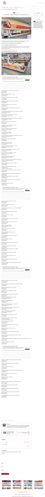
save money (8, 426)
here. (16, 51)
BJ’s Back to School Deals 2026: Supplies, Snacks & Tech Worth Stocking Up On (17, 483)
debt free (13, 426)
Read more (7, 486)
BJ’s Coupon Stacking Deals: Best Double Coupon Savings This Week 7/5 (38, 483)
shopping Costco (19, 426)
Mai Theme (31, 496)
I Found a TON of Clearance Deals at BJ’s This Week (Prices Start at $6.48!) (28, 483)
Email (2, 466)
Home (2, 9)
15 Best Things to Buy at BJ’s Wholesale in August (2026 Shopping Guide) (6, 483)
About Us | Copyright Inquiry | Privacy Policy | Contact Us (22, 494)
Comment (3, 453)
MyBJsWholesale (19, 496)
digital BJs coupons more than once (21, 47)
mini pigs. (15, 427)
